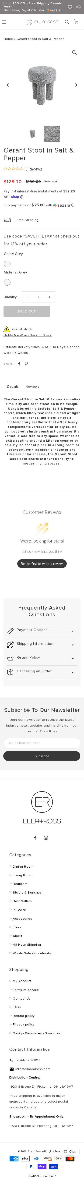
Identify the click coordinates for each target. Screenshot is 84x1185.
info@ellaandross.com (32, 1069)
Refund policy (24, 1016)
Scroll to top (42, 1176)
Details (13, 386)
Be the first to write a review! (42, 563)
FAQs (17, 1007)
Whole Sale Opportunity (32, 953)
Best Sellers (22, 901)
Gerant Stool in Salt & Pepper (40, 39)
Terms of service (26, 990)
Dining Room (23, 867)
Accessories (22, 919)
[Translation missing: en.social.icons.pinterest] (26, 364)
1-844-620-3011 (27, 1060)
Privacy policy (24, 1024)
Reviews (32, 386)
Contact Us (22, 999)
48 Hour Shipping (27, 945)
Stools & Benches (27, 892)
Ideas (17, 927)
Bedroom (20, 884)
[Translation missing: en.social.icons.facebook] (19, 364)
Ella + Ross (34, 1151)
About (17, 936)
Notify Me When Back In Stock (28, 335)
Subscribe (42, 756)
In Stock (19, 910)
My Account (22, 981)
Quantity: (11, 297)
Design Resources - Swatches (36, 1033)
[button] (67, 22)
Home (8, 39)
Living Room (23, 875)
